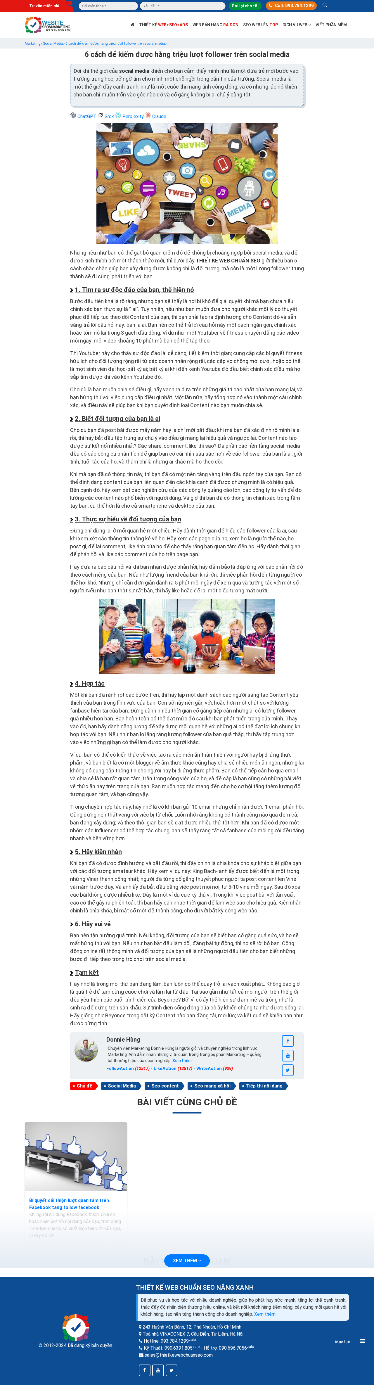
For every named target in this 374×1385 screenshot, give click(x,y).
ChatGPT (87, 116)
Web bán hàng (215, 25)
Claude (158, 116)
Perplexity (133, 116)
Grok (109, 116)
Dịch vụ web (295, 25)
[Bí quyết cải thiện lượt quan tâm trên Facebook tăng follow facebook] (76, 1156)
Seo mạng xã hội (212, 1086)
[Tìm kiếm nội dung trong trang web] (325, 6)
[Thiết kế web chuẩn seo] (48, 24)
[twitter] (288, 1070)
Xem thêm (265, 1314)
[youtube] (288, 1055)
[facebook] (288, 1041)
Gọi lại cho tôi (245, 6)
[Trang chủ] (132, 25)
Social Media (122, 1086)
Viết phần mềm (331, 25)
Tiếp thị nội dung (264, 1086)
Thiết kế (163, 25)
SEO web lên (260, 25)
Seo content (165, 1086)
